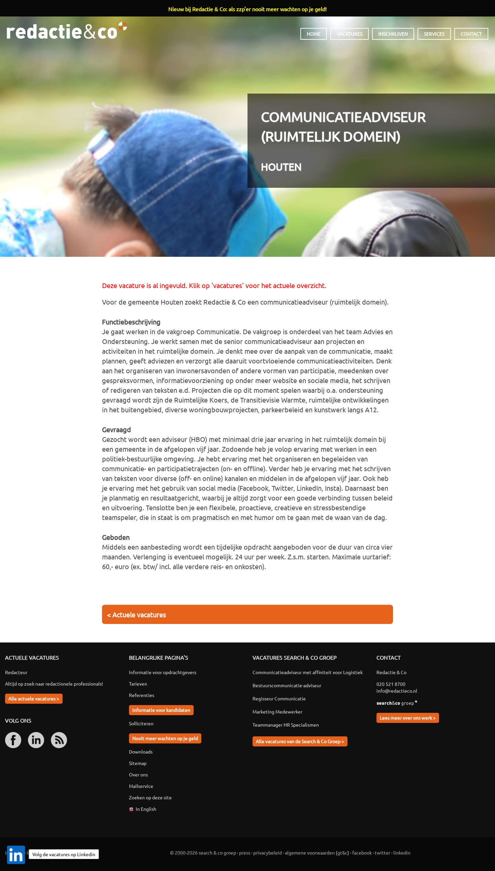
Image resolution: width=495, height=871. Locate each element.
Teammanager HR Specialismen (286, 725)
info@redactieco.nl (396, 691)
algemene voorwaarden (310, 852)
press (244, 852)
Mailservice (141, 786)
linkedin (401, 852)
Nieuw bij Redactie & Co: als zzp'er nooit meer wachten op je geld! (247, 8)
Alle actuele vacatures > (33, 698)
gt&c (342, 852)
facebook (362, 852)
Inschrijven (393, 34)
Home (314, 34)
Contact (471, 34)
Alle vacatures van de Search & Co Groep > (300, 741)
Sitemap (137, 763)
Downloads (141, 751)
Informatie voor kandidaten (161, 710)
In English (146, 809)
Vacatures (349, 34)
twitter (382, 852)
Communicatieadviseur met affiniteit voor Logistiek (308, 672)
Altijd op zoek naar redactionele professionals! (54, 684)
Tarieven (138, 684)
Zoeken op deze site (150, 797)
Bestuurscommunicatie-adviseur (287, 685)
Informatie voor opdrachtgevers (162, 672)
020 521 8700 (390, 684)
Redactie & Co (67, 30)
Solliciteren (141, 723)
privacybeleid (267, 852)
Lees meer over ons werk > (408, 718)
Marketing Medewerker (277, 711)
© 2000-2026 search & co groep (203, 852)
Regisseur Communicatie (279, 698)
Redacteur (16, 672)
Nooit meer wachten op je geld (165, 738)
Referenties (141, 695)
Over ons (138, 774)
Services (434, 34)
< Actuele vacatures (136, 614)
